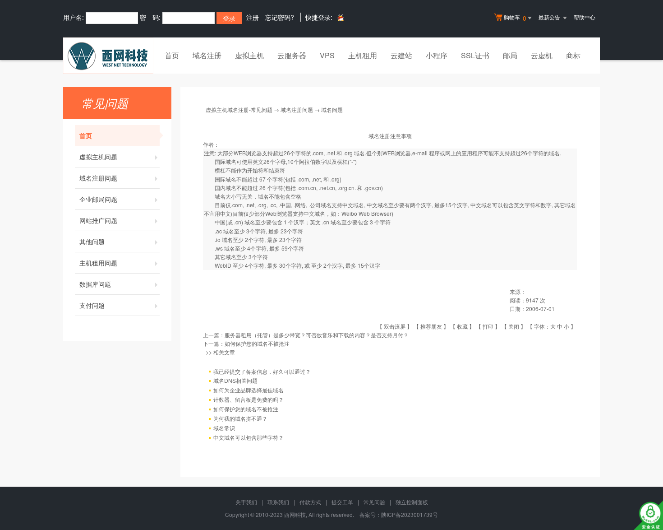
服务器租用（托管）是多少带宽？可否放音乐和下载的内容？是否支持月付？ (317, 335)
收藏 (462, 326)
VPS (327, 55)
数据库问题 (95, 283)
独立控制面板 (412, 502)
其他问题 (92, 241)
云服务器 (291, 55)
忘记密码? (279, 17)
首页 (172, 55)
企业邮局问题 (98, 199)
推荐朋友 (431, 326)
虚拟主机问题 (98, 156)
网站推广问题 (98, 220)
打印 (488, 326)
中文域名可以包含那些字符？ (248, 437)
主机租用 (362, 55)
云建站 (401, 55)
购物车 (515, 18)
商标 (573, 55)
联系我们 (278, 502)
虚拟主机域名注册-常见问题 (239, 109)
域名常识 (224, 428)
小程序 (436, 55)
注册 (252, 17)
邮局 (510, 55)
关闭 (513, 326)
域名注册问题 (98, 177)
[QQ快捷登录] (340, 17)
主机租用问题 (98, 262)
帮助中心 (584, 17)
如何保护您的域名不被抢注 (257, 343)
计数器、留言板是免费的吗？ (248, 399)
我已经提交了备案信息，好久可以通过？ (262, 371)
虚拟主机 (249, 55)
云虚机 (541, 55)
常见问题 (374, 502)
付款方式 (310, 502)
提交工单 (342, 502)
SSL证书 (475, 55)
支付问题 (92, 305)
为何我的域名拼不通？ (240, 418)
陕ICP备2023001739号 (409, 514)
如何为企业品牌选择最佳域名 (248, 390)
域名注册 (207, 55)
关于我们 (246, 502)
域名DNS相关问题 (235, 380)
